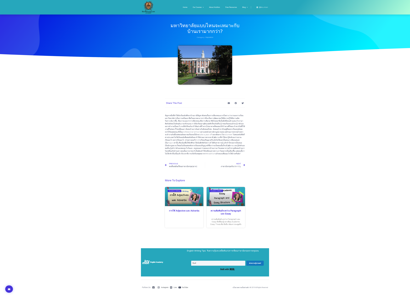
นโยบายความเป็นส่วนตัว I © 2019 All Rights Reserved (250, 287)
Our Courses (197, 7)
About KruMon (214, 7)
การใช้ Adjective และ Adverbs (184, 211)
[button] (9, 289)
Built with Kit (227, 269)
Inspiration (209, 37)
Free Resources (231, 7)
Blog (244, 7)
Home (185, 7)
